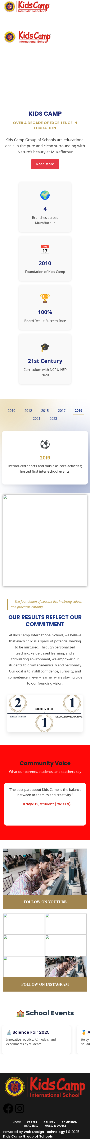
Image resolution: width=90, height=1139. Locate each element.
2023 (53, 418)
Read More (45, 164)
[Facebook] (8, 1108)
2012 (28, 410)
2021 (36, 418)
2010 (11, 410)
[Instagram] (19, 1108)
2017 (62, 410)
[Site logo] (26, 6)
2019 (78, 410)
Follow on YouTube (45, 901)
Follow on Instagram (45, 984)
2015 (45, 410)
